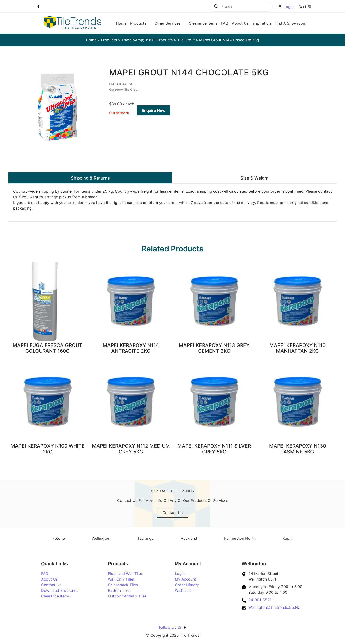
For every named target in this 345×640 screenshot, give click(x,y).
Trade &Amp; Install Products (147, 40)
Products (109, 40)
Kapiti (288, 538)
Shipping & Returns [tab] (90, 178)
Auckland (189, 538)
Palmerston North (240, 538)
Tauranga (145, 538)
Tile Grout (186, 40)
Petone (58, 538)
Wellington (101, 538)
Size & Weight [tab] (255, 178)
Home (91, 40)
